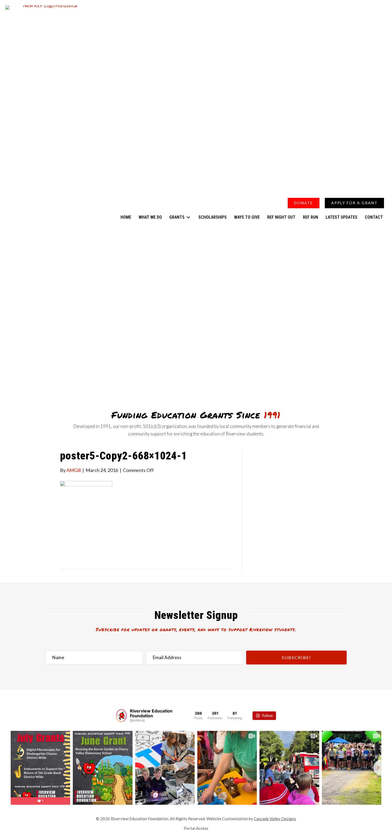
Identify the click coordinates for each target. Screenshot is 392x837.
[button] (361, 191)
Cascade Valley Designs (275, 818)
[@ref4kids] (121, 715)
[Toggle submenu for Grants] (188, 217)
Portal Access (196, 828)
